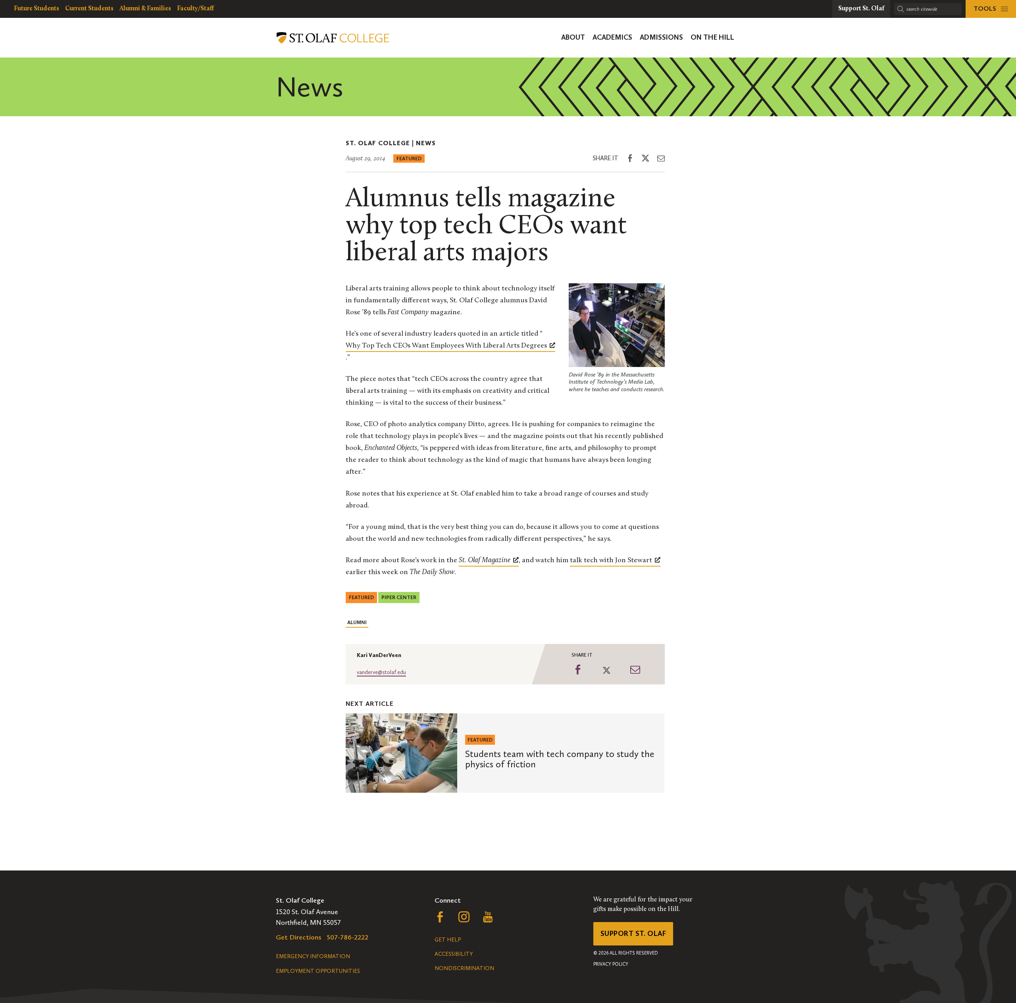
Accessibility (454, 954)
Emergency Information (313, 956)
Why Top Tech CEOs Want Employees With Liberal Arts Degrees (446, 346)
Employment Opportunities (318, 971)
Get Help (448, 939)
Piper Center (398, 597)
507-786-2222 (347, 937)
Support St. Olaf (633, 933)
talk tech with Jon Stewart (611, 560)
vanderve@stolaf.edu (381, 672)
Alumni (357, 622)
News (426, 143)
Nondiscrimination (464, 968)
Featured (408, 158)
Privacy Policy (610, 964)
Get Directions (298, 937)
